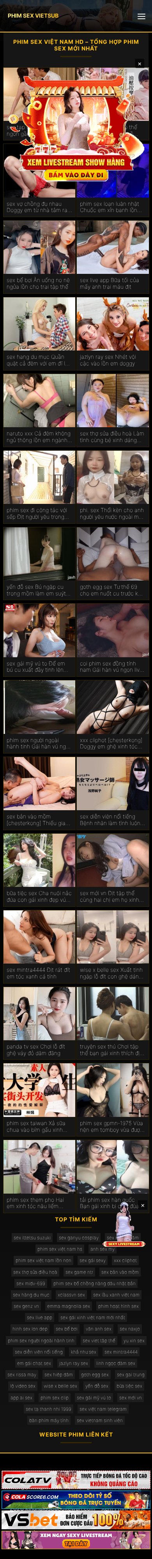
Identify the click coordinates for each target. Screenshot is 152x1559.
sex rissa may (21, 1374)
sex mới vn (130, 1398)
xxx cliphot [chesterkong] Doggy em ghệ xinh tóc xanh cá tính (111, 743)
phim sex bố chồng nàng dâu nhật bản (94, 1283)
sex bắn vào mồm (120, 1272)
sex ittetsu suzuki (32, 1238)
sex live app (39, 1317)
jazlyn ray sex (73, 1363)
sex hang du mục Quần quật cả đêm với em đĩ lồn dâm (39, 360)
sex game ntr (79, 1272)
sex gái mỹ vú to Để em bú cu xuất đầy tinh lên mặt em (36, 667)
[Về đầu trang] (134, 1549)
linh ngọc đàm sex (115, 1363)
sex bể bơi (67, 1329)
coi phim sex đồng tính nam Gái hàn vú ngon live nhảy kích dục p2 (111, 667)
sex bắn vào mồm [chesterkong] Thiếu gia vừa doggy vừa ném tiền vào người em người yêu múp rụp (36, 820)
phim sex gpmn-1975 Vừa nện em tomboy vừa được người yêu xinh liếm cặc (111, 1126)
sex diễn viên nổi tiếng (39, 1352)
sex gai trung (131, 1374)
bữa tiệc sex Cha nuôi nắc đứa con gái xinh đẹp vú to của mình (39, 896)
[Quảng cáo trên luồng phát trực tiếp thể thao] (76, 1540)
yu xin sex (134, 1340)
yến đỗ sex (96, 1386)
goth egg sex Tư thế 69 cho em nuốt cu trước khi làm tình (111, 590)
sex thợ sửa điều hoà (35, 1272)
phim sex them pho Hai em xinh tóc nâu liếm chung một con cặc (35, 1203)
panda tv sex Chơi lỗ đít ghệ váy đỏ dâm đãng (36, 1049)
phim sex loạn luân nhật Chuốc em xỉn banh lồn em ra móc (109, 207)
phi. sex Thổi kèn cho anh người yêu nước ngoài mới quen (112, 513)
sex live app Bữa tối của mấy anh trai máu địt (109, 283)
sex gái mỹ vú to (94, 1398)
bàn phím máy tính (49, 1420)
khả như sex (83, 1352)
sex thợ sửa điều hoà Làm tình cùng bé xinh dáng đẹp (112, 437)
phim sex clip (55, 1398)
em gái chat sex (34, 1363)
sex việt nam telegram (103, 1409)
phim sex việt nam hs (59, 1249)
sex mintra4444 (121, 1352)
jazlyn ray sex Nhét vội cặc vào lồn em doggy (108, 360)
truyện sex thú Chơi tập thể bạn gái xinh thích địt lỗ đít (110, 1050)
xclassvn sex (71, 1295)
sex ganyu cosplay (79, 1238)
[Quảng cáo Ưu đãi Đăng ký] (76, 1500)
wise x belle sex (60, 1386)
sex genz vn (26, 1306)
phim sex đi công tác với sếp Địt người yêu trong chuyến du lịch (37, 513)
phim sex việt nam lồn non (43, 1260)
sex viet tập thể (99, 1340)
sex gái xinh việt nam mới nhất (92, 1317)
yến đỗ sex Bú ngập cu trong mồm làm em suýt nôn (36, 590)
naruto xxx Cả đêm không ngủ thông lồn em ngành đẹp (39, 437)
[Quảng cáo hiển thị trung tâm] (76, 127)
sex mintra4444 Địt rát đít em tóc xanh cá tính (38, 973)
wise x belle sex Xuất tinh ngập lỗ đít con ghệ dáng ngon (111, 973)
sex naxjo (130, 1329)
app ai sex (21, 1398)
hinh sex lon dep (30, 1329)
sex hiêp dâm (58, 1374)
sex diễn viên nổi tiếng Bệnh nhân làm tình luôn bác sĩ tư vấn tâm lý (110, 820)
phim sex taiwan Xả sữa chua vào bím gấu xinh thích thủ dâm (36, 1126)
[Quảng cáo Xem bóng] (76, 1480)
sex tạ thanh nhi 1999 (48, 1409)
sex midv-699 (30, 1283)
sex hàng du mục (31, 1295)
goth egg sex (95, 1374)
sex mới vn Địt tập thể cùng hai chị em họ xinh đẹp (109, 896)
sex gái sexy (93, 1260)
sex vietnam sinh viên (100, 1420)
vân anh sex (98, 1329)
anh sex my (102, 1249)
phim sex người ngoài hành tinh (41, 1340)
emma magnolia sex (68, 1306)
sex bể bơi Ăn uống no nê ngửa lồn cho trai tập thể (38, 283)
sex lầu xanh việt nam (116, 1295)
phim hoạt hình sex (118, 1306)
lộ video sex (22, 1386)
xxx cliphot (125, 1260)
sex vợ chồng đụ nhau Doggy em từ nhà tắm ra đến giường (37, 207)
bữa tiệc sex (129, 1386)
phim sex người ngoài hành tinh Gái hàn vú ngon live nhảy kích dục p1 (39, 743)
